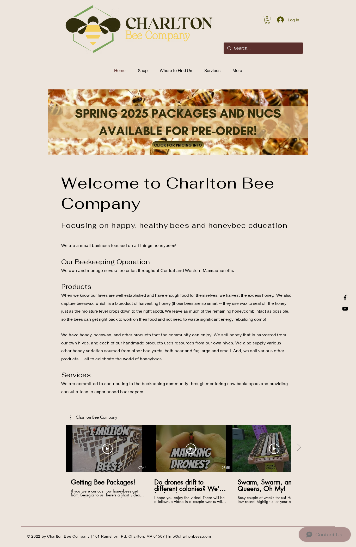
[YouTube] (345, 308)
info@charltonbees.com (189, 536)
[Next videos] (298, 447)
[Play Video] (107, 448)
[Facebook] (345, 297)
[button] (267, 19)
